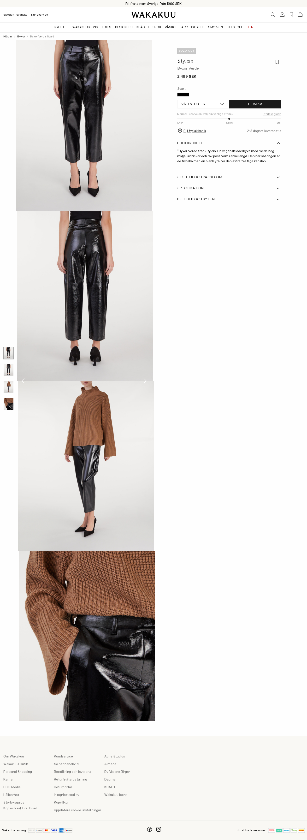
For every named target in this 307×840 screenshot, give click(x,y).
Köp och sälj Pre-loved (20, 808)
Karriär (8, 779)
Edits (106, 27)
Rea (250, 27)
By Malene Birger (117, 772)
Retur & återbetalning (70, 779)
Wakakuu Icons (85, 27)
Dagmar (110, 779)
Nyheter (61, 27)
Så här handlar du (67, 764)
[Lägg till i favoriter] (276, 62)
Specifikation (190, 188)
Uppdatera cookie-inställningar (77, 810)
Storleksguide (13, 802)
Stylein (185, 60)
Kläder (142, 27)
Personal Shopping (17, 772)
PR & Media (12, 787)
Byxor (21, 37)
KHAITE (110, 787)
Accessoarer (192, 27)
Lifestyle (235, 27)
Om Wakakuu (13, 756)
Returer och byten (196, 199)
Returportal (63, 787)
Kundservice (39, 15)
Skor (157, 27)
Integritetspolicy (66, 795)
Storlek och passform (199, 177)
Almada (110, 764)
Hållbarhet (11, 795)
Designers (124, 27)
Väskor (171, 27)
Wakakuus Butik (15, 764)
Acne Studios (114, 756)
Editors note (190, 143)
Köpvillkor (61, 802)
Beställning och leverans (72, 772)
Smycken (215, 27)
